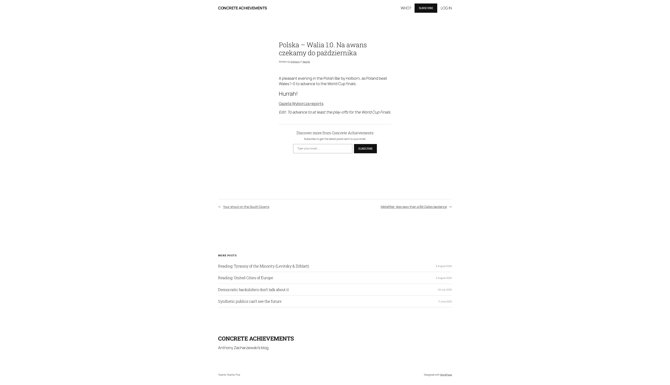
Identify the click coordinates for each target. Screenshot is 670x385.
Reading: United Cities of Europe (245, 277)
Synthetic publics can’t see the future (249, 301)
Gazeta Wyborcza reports (301, 103)
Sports (306, 61)
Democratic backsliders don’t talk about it (253, 289)
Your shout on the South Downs (246, 207)
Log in (446, 8)
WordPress (446, 374)
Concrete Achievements (242, 8)
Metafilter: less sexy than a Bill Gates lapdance (414, 207)
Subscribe (426, 8)
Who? (406, 8)
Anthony (295, 61)
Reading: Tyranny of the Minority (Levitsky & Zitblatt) (263, 266)
